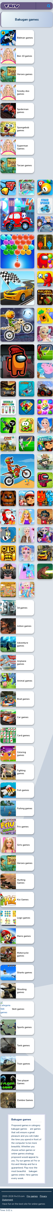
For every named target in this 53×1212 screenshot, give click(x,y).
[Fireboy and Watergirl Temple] (45, 242)
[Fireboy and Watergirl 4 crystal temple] (45, 498)
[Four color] (26, 407)
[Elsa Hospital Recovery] (26, 589)
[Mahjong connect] (8, 589)
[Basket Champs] (45, 516)
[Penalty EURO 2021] (26, 443)
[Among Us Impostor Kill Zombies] (45, 480)
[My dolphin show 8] (45, 224)
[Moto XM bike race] (17, 471)
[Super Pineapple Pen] (45, 315)
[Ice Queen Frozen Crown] (26, 553)
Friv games (32, 1196)
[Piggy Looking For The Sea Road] (45, 370)
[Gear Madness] (8, 388)
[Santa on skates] (8, 516)
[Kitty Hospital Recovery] (45, 535)
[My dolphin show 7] (26, 187)
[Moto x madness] (17, 325)
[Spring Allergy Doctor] (26, 516)
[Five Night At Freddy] (8, 498)
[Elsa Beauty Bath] (45, 334)
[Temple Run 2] (8, 553)
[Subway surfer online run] (26, 498)
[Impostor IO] (45, 279)
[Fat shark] (26, 388)
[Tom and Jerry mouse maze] (8, 535)
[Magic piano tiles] (26, 571)
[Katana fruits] (45, 297)
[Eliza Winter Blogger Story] (26, 535)
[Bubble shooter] (17, 251)
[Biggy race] (8, 571)
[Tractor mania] (45, 388)
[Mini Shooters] (45, 462)
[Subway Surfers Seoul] (45, 443)
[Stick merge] (8, 425)
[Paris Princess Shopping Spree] (45, 425)
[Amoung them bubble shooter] (45, 261)
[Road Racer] (17, 288)
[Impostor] (17, 361)
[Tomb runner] (8, 443)
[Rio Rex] (45, 571)
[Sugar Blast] (45, 407)
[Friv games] (11, 6)
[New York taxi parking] (45, 553)
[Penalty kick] (45, 352)
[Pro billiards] (45, 187)
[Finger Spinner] (45, 206)
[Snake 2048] (8, 187)
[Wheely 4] (17, 215)
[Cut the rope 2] (26, 425)
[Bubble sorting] (8, 407)
